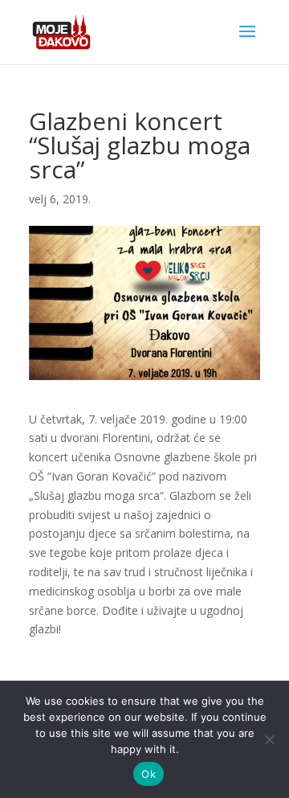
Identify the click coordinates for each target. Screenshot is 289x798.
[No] (269, 739)
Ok (148, 773)
